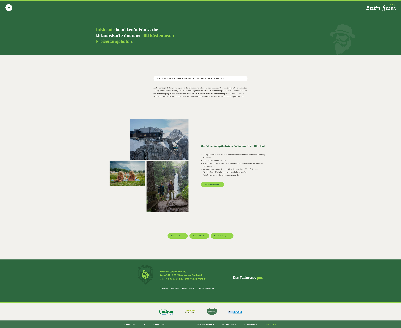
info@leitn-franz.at (195, 278)
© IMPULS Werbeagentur (205, 288)
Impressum (164, 288)
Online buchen (270, 324)
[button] (212, 184)
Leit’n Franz (229, 88)
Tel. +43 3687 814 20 (171, 278)
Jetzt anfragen (249, 324)
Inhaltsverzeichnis (188, 288)
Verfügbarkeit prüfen (204, 324)
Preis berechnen (228, 324)
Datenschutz (175, 288)
